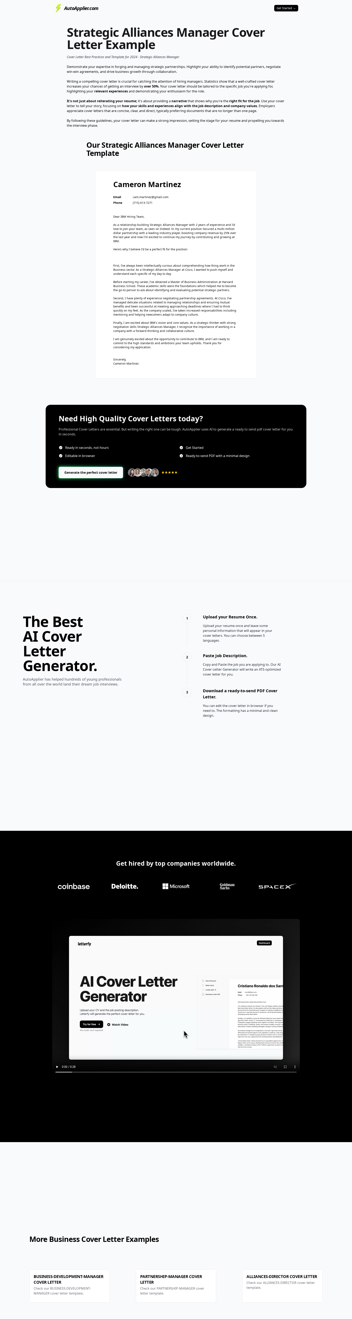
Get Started (286, 8)
